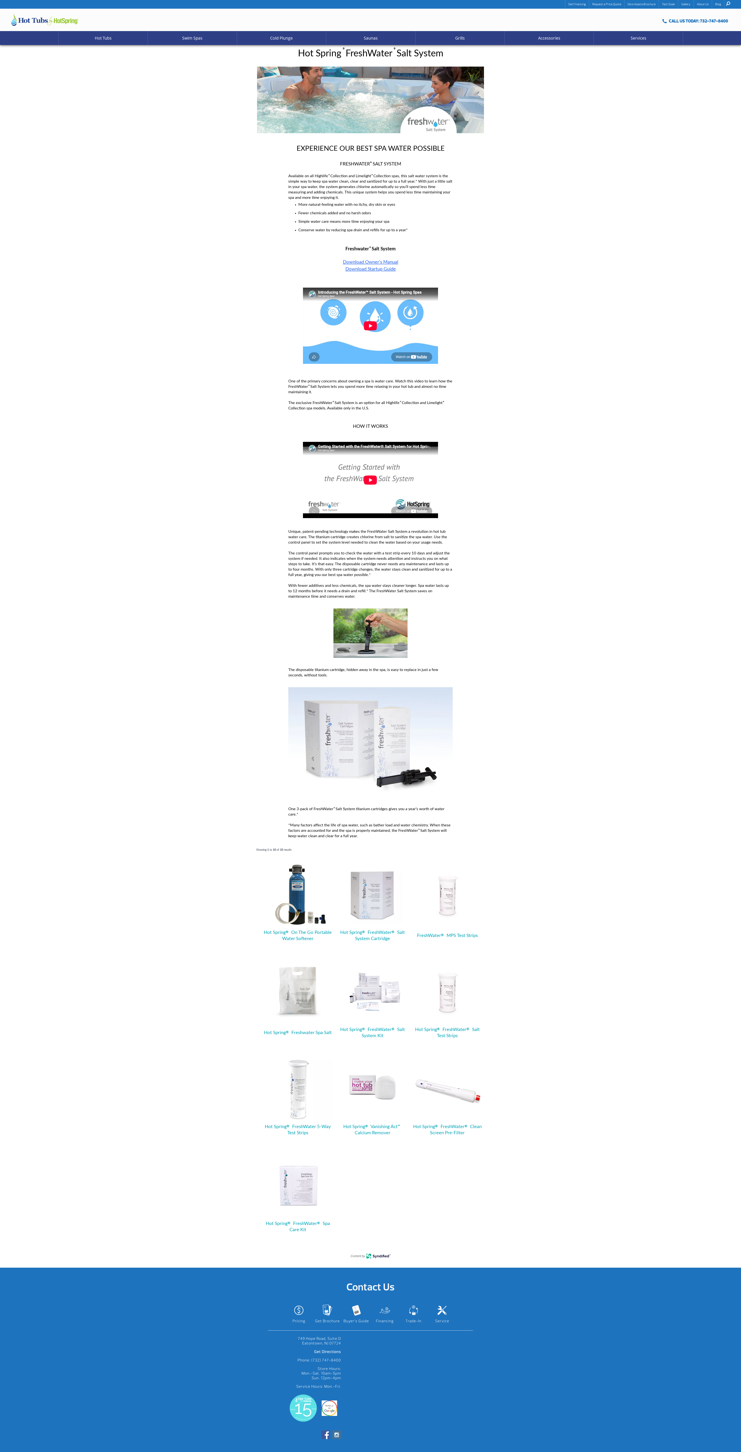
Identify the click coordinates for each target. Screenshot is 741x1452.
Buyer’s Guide (356, 1321)
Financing (385, 1321)
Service (442, 1321)
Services (638, 38)
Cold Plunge (281, 38)
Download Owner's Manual (370, 262)
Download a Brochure (642, 4)
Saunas (371, 38)
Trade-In (413, 1321)
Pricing (299, 1321)
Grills (460, 38)
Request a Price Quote (606, 4)
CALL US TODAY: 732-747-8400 (698, 21)
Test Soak (668, 4)
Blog (718, 4)
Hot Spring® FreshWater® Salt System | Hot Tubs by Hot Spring (45, 19)
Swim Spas (192, 38)
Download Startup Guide (370, 269)
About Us (703, 4)
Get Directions (327, 1351)
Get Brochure (327, 1321)
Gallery (685, 4)
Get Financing (577, 4)
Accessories (549, 38)
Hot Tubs (103, 38)
